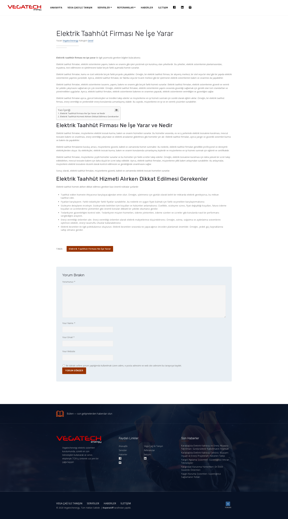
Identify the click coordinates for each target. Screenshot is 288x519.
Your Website (68, 351)
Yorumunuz (68, 281)
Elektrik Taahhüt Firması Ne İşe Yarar (90, 248)
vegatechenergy (70, 40)
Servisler (104, 7)
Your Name (68, 323)
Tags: (59, 248)
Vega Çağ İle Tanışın (80, 7)
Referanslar (125, 7)
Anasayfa (56, 7)
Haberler (147, 7)
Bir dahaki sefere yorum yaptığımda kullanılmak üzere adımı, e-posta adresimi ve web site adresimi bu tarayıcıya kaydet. (124, 365)
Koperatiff (108, 507)
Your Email (68, 337)
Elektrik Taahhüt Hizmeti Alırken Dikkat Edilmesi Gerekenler (89, 116)
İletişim (163, 7)
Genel (90, 40)
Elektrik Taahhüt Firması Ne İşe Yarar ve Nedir (82, 113)
